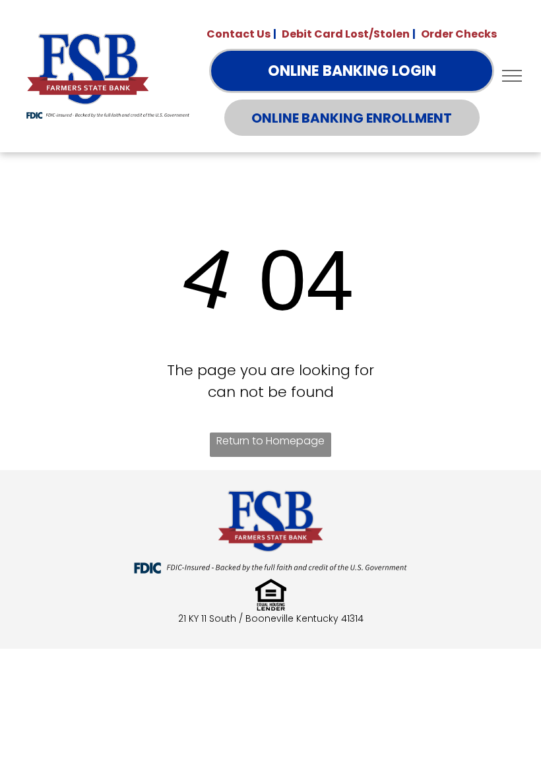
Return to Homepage (270, 440)
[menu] (512, 76)
